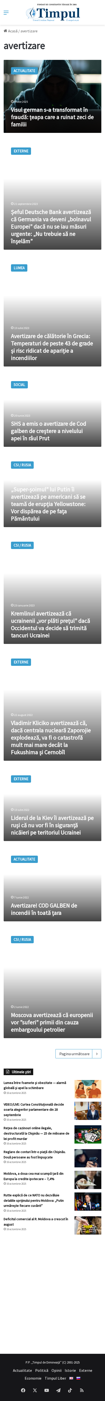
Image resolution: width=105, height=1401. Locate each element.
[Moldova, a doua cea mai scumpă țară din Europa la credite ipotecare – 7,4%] (87, 1180)
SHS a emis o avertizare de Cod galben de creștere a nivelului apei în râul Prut (48, 431)
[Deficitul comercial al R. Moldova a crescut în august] (87, 1225)
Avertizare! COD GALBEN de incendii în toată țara (44, 909)
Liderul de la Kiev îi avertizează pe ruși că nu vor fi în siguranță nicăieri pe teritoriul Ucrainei (52, 825)
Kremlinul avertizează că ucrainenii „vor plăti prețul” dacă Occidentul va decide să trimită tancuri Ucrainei (50, 624)
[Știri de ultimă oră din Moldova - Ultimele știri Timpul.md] (52, 12)
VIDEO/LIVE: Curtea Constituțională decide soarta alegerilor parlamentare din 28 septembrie (34, 1109)
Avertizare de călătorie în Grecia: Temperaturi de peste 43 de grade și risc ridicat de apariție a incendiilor (52, 347)
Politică (41, 1370)
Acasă (12, 30)
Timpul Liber (55, 1378)
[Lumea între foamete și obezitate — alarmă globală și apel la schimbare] (87, 1089)
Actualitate (22, 1370)
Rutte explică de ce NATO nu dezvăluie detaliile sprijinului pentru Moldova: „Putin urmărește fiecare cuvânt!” (34, 1200)
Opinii (57, 1370)
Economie (33, 1378)
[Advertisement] (52, 1294)
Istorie (70, 1370)
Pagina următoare (74, 1053)
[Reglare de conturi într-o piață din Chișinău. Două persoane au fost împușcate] (87, 1158)
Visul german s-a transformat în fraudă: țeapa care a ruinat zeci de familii (52, 117)
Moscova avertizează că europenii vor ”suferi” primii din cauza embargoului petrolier (52, 1022)
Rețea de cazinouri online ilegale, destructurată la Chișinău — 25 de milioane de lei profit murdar (36, 1133)
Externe (85, 1370)
